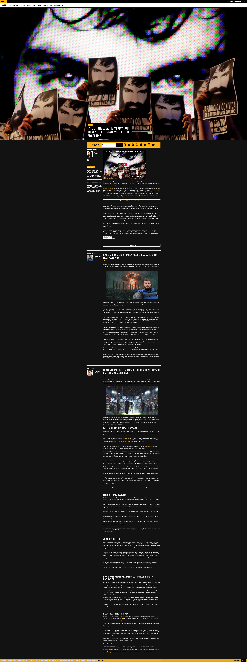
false (105, 518)
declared (116, 625)
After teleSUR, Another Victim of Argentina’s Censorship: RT (134, 200)
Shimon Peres (151, 499)
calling (123, 553)
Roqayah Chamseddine (96, 153)
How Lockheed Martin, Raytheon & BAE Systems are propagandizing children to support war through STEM (94, 171)
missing (156, 506)
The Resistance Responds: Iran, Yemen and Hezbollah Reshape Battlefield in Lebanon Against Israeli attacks (94, 186)
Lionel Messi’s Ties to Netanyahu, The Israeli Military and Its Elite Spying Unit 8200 (94, 176)
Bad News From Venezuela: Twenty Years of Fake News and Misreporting (122, 647)
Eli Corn (129, 461)
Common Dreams (122, 651)
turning (121, 599)
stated (145, 529)
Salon (155, 649)
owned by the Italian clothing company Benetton (127, 185)
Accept (243, 660)
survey (104, 584)
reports (141, 511)
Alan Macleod (107, 644)
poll (122, 528)
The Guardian (151, 649)
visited (129, 501)
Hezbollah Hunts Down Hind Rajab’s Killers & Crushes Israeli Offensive (94, 181)
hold (122, 618)
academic (126, 649)
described (125, 563)
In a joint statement (143, 215)
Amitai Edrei (152, 461)
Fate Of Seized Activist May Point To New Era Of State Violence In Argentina (109, 132)
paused (142, 555)
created (142, 471)
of (123, 649)
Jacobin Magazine (112, 651)
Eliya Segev (123, 461)
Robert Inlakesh (98, 256)
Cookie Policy (100, 660)
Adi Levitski (150, 446)
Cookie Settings (237, 660)
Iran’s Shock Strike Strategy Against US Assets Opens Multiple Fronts (130, 256)
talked (133, 499)
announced (127, 438)
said (140, 523)
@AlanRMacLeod (107, 652)
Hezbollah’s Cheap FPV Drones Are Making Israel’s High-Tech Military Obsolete (93, 192)
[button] (230, 1)
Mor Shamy (149, 453)
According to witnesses (108, 188)
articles (130, 649)
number (121, 649)
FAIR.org (146, 649)
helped (111, 604)
